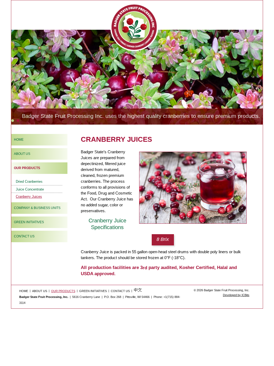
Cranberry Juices (29, 197)
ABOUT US (39, 291)
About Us (22, 154)
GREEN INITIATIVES (93, 291)
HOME (23, 291)
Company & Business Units (37, 208)
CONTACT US (120, 291)
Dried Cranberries (29, 182)
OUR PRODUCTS (27, 168)
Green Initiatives (29, 222)
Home (19, 139)
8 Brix (163, 239)
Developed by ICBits (236, 295)
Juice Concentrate (30, 189)
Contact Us (24, 236)
